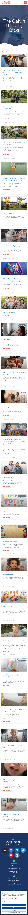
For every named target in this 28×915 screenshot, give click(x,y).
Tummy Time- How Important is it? (13, 641)
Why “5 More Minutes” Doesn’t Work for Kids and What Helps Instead (12, 72)
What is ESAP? (7, 607)
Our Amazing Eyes (8, 574)
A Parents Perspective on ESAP (12, 541)
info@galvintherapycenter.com (15, 884)
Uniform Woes (7, 477)
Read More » (6, 83)
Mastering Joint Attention (10, 407)
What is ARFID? (7, 339)
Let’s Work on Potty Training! (11, 246)
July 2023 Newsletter (9, 312)
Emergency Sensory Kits (10, 278)
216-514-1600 (14, 881)
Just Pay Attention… (9, 213)
